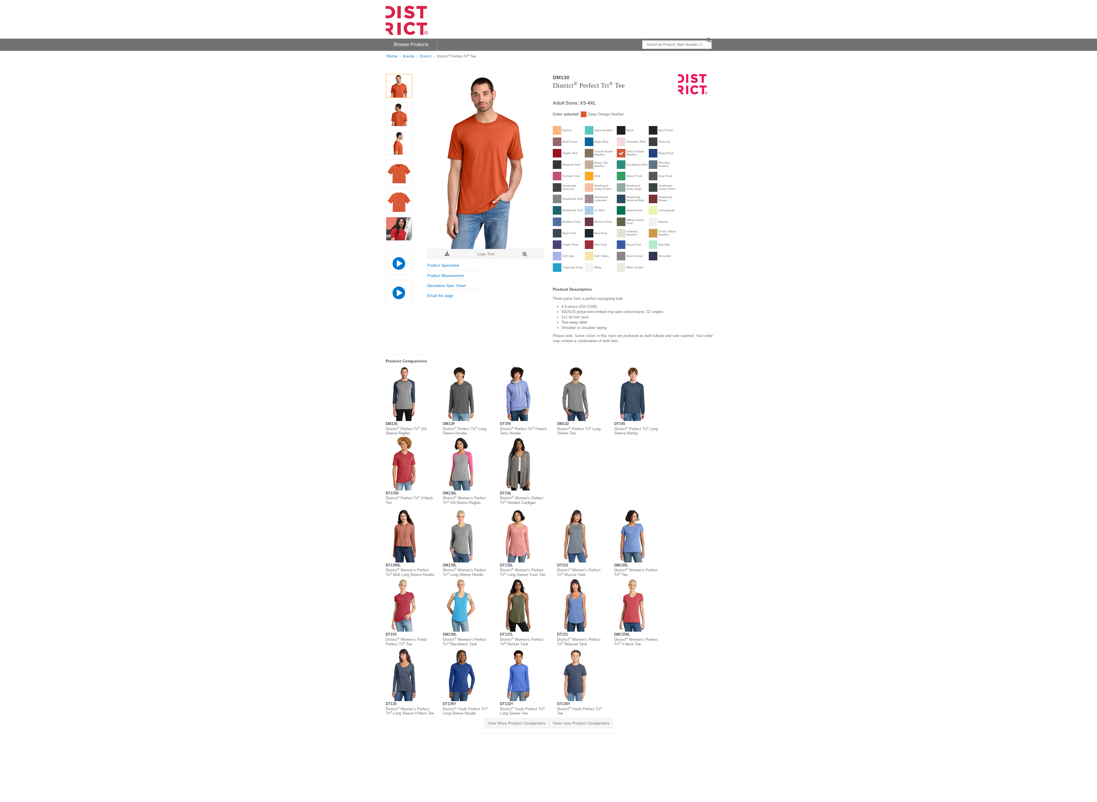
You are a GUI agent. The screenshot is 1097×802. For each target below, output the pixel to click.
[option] (399, 86)
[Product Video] (399, 260)
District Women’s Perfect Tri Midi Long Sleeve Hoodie (410, 572)
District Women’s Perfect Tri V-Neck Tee (636, 641)
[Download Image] (447, 254)
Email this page (440, 296)
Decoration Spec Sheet (446, 286)
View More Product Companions (516, 723)
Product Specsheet (443, 265)
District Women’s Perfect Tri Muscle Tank (578, 572)
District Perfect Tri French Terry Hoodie (523, 431)
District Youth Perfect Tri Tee (579, 711)
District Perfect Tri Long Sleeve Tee (578, 431)
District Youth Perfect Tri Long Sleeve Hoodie (465, 711)
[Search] (709, 40)
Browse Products (411, 44)
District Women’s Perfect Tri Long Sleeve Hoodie (464, 572)
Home (392, 56)
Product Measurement (445, 276)
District (425, 56)
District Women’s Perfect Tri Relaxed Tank (578, 641)
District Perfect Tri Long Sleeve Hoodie (464, 431)
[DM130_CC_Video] (399, 292)
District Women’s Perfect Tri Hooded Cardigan (521, 500)
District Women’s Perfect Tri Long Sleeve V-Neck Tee (410, 711)
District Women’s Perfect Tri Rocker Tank (521, 641)
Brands (408, 56)
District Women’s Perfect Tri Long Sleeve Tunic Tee (522, 572)
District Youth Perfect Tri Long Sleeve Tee (522, 711)
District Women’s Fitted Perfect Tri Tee (406, 641)
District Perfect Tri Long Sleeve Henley (636, 431)
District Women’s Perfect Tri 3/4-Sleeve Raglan (464, 500)
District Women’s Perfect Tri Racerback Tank (464, 641)
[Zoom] (524, 254)
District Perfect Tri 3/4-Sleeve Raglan (406, 431)
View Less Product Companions (581, 723)
